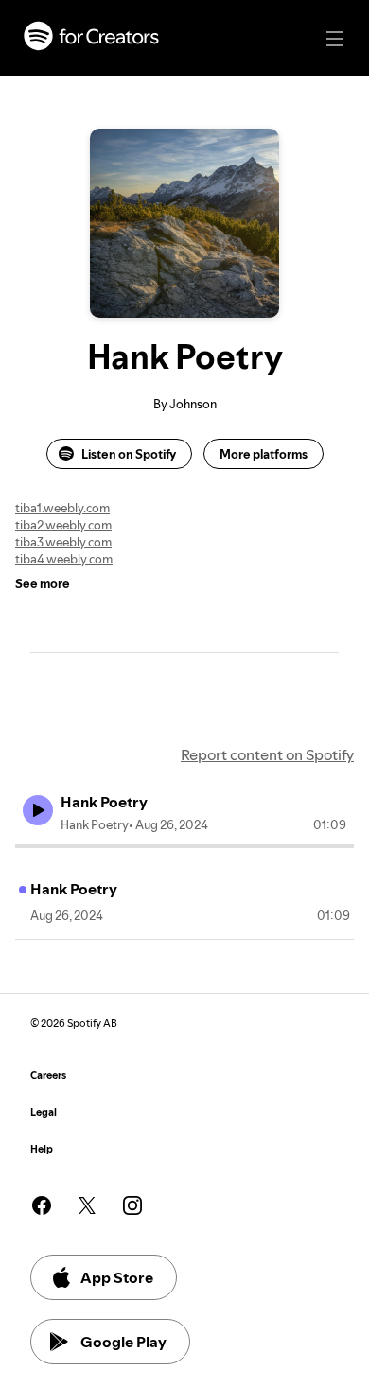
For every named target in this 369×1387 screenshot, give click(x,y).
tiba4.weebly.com (64, 558)
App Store (116, 1277)
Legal (43, 1112)
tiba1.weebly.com (62, 507)
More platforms (264, 453)
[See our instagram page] (132, 1205)
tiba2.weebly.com (63, 524)
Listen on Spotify (128, 453)
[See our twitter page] (87, 1205)
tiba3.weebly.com (63, 541)
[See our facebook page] (41, 1205)
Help (41, 1149)
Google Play (123, 1341)
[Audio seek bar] (184, 846)
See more (42, 583)
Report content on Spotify (267, 754)
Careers (48, 1075)
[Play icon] (38, 810)
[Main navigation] (335, 38)
